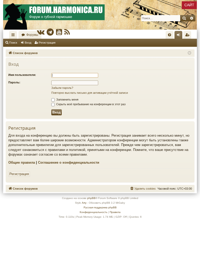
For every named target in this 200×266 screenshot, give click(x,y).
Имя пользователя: (22, 74)
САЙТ (189, 5)
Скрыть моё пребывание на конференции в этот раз (90, 104)
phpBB (91, 198)
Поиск (13, 42)
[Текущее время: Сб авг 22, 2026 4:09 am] (189, 53)
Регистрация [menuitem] (188, 36)
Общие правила (21, 162)
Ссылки (14, 36)
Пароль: (14, 82)
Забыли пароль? (62, 87)
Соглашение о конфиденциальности (68, 162)
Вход (28, 42)
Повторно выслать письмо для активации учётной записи (89, 92)
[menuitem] (169, 35)
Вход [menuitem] (179, 36)
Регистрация (47, 42)
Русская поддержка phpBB (100, 207)
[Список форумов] (100, 15)
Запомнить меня (66, 99)
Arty (84, 202)
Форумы (32, 35)
